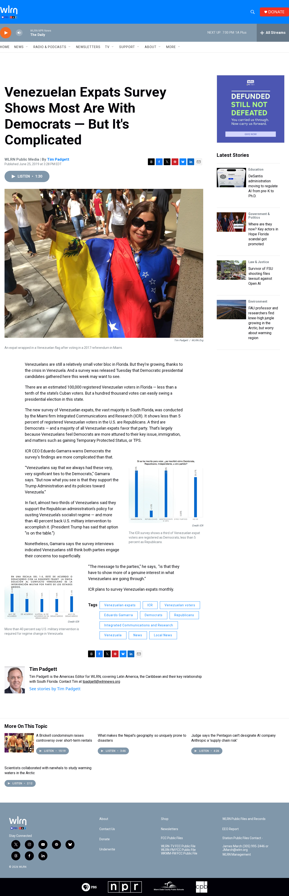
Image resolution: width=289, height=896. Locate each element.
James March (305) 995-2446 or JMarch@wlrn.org (245, 848)
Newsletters (88, 47)
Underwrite (107, 849)
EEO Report (230, 829)
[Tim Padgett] (15, 679)
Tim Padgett (58, 159)
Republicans (184, 615)
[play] (5, 32)
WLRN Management (236, 854)
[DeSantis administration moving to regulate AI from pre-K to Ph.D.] (231, 177)
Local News (163, 635)
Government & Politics (259, 215)
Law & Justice (258, 262)
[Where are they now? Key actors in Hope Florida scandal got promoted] (231, 222)
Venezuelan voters (180, 605)
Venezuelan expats (120, 605)
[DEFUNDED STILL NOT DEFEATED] (250, 109)
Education (255, 169)
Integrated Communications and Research (138, 625)
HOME (5, 47)
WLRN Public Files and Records (244, 819)
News (137, 635)
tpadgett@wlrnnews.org (101, 681)
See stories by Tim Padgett (55, 688)
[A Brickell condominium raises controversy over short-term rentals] (19, 742)
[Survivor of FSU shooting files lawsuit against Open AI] (231, 270)
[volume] (19, 33)
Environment (257, 301)
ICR (150, 605)
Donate (104, 839)
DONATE (276, 11)
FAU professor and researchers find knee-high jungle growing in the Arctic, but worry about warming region (263, 323)
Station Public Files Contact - (242, 838)
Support (127, 47)
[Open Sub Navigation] (27, 47)
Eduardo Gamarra (118, 615)
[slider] (26, 32)
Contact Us (107, 829)
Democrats (154, 615)
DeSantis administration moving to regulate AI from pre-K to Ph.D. (263, 186)
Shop (164, 819)
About (150, 47)
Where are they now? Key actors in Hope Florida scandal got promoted (263, 234)
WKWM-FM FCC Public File (179, 853)
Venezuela (113, 635)
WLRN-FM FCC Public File (178, 850)
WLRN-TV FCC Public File (178, 846)
